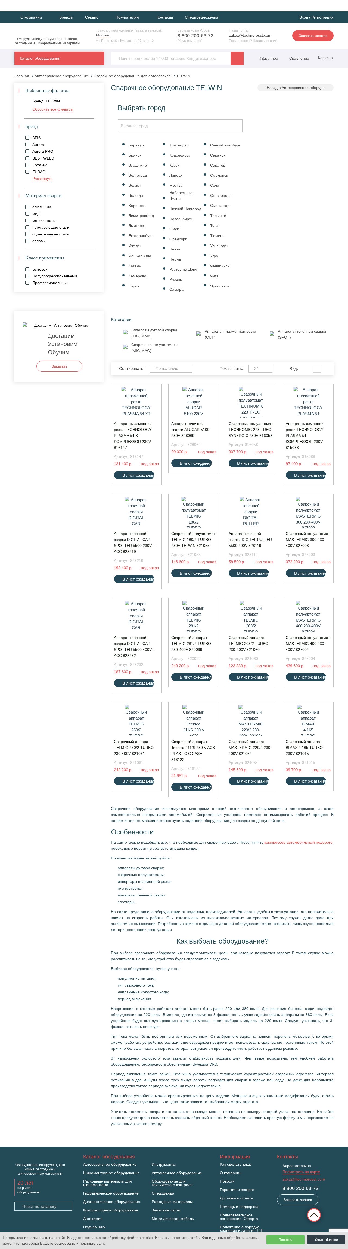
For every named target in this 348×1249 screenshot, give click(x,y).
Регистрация (322, 17)
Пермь (175, 259)
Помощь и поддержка (239, 1206)
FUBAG (38, 172)
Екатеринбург (141, 236)
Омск (174, 229)
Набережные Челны (180, 196)
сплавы (38, 241)
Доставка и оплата (236, 1198)
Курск (174, 165)
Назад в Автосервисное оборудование (300, 87)
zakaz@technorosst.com (250, 35)
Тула (214, 226)
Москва (175, 185)
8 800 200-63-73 (195, 35)
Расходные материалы (172, 1202)
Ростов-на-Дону (183, 269)
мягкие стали (44, 220)
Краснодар (179, 145)
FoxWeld (40, 165)
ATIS (36, 138)
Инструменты (164, 1164)
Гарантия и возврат (237, 1190)
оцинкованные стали (50, 234)
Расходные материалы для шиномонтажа (107, 1183)
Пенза (174, 249)
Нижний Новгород (185, 209)
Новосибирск (180, 219)
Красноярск (179, 155)
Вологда (136, 195)
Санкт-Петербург (225, 145)
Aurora (38, 144)
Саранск (217, 155)
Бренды (66, 17)
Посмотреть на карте (301, 1172)
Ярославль (219, 286)
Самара (176, 289)
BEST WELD (43, 158)
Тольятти (218, 215)
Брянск (135, 155)
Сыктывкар (219, 205)
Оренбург (178, 239)
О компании (230, 1173)
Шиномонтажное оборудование (111, 1173)
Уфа (214, 256)
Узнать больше (326, 1240)
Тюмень (217, 236)
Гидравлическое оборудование (111, 1193)
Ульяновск (219, 246)
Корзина (325, 58)
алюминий (41, 207)
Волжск (135, 185)
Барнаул (136, 145)
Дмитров (136, 226)
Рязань (175, 279)
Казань (135, 266)
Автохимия (92, 1218)
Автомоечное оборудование (177, 1173)
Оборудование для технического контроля (172, 1183)
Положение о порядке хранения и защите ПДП (241, 1228)
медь (36, 214)
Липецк (175, 175)
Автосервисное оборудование (110, 1164)
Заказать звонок (313, 35)
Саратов (217, 165)
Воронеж (136, 205)
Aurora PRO (42, 151)
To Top (314, 1215)
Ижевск (135, 246)
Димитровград (141, 215)
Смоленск (219, 175)
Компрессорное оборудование (110, 1210)
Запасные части (166, 1210)
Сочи (214, 185)
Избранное (268, 58)
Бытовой (40, 269)
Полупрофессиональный (54, 276)
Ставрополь (220, 195)
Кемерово (137, 276)
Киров (134, 286)
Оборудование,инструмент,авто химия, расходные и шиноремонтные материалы (47, 41)
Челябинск (219, 266)
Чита (214, 276)
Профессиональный (50, 283)
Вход (303, 17)
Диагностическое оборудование (111, 1202)
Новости (227, 1181)
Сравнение (298, 58)
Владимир (138, 165)
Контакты (165, 17)
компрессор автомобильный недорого (298, 842)
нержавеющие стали (50, 227)
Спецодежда (163, 1193)
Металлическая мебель (173, 1218)
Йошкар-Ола (140, 256)
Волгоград (138, 175)
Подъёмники (94, 1227)
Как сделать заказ (235, 1164)
